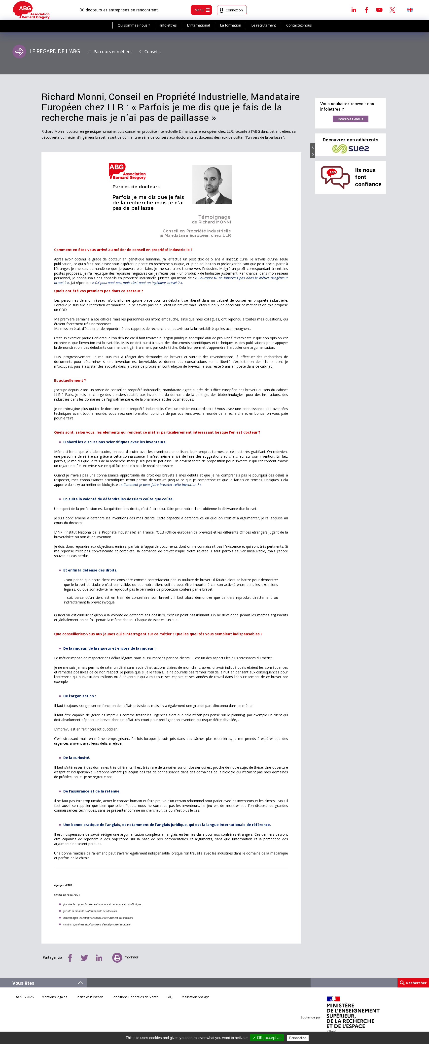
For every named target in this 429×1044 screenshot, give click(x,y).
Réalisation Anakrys (195, 997)
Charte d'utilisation (89, 997)
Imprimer (131, 957)
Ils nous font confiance (368, 177)
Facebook (366, 9)
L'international (198, 25)
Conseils (152, 51)
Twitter (392, 9)
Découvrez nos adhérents (350, 140)
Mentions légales (54, 997)
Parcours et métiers (113, 51)
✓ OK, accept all (267, 1038)
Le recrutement (263, 25)
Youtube (379, 9)
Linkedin (353, 9)
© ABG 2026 (25, 997)
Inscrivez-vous (350, 119)
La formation (230, 25)
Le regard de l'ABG (55, 51)
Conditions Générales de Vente (134, 997)
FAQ (170, 997)
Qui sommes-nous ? (134, 25)
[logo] (31, 10)
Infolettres (168, 25)
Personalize (297, 1038)
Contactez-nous (299, 25)
